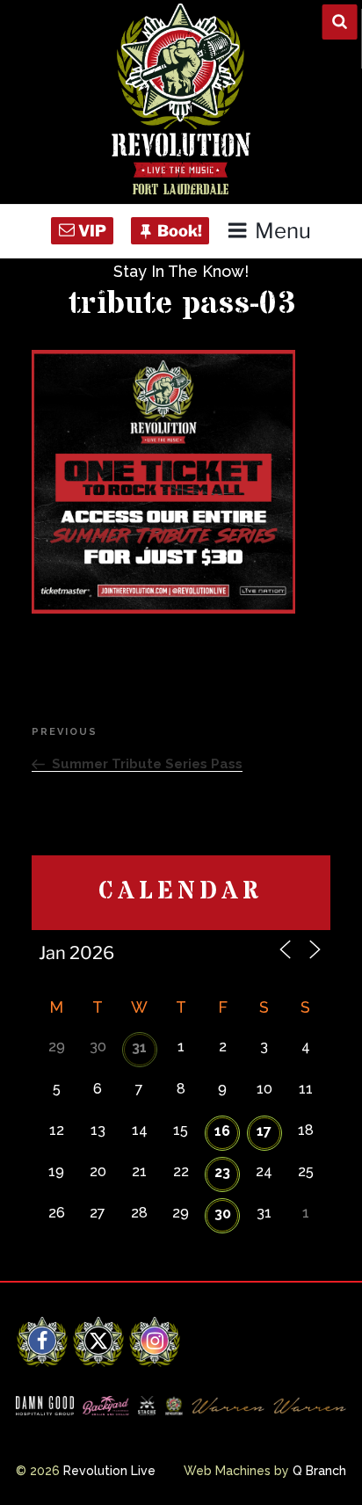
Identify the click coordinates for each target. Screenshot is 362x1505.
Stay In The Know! (181, 271)
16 (222, 1131)
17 (264, 1131)
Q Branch (319, 1471)
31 (139, 1047)
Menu (282, 231)
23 (222, 1172)
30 (222, 1213)
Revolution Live (109, 1471)
